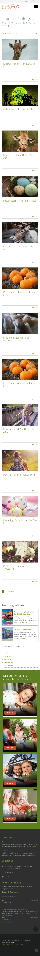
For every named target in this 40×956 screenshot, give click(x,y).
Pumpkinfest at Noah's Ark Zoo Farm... (19, 385)
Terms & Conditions (25, 940)
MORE (24, 623)
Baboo (23, 944)
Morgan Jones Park (9, 896)
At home (6, 653)
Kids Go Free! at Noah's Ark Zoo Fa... (19, 65)
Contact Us (10, 940)
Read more (10, 712)
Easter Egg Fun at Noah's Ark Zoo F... (20, 522)
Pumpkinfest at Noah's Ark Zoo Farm (19, 293)
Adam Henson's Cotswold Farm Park (15, 910)
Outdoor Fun (8, 663)
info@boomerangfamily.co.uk (16, 877)
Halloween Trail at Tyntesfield (18, 109)
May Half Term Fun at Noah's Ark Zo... (19, 476)
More (34, 79)
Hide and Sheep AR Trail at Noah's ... (16, 339)
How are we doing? (8, 842)
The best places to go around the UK (17, 775)
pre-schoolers (9, 666)
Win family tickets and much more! (17, 740)
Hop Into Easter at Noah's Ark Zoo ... (18, 156)
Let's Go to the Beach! (23, 629)
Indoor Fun (8, 659)
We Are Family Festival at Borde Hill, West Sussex (24, 613)
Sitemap (4, 940)
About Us (5, 850)
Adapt (16, 944)
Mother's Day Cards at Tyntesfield (14, 567)
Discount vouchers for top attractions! (17, 705)
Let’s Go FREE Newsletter (8, 942)
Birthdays (7, 656)
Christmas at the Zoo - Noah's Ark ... (18, 248)
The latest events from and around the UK (18, 811)
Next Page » (11, 592)
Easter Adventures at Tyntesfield (19, 200)
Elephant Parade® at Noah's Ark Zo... (19, 430)
